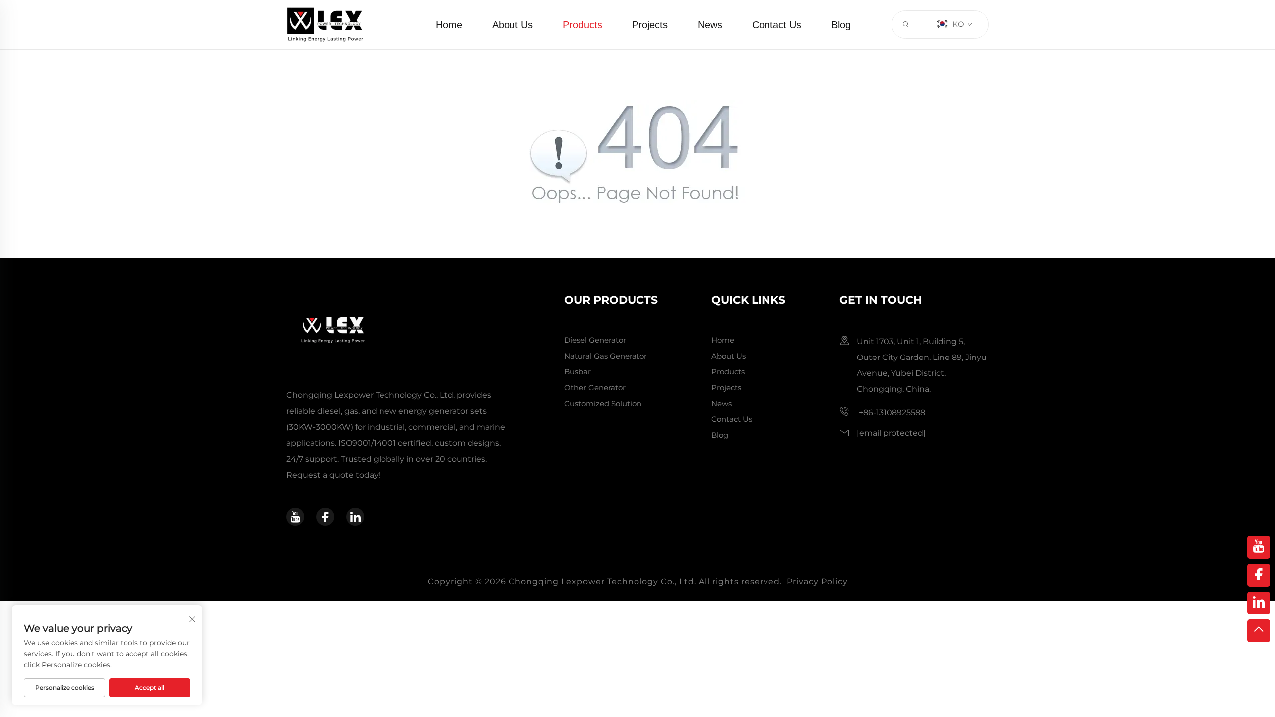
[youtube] (295, 517)
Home (449, 24)
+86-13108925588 (891, 412)
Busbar (577, 371)
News (710, 24)
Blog (841, 24)
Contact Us (776, 24)
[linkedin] (355, 517)
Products (582, 24)
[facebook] (325, 517)
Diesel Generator (595, 340)
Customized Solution (602, 403)
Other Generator (595, 387)
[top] (1258, 630)
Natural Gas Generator (605, 355)
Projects (650, 24)
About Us (512, 24)
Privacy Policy (817, 581)
